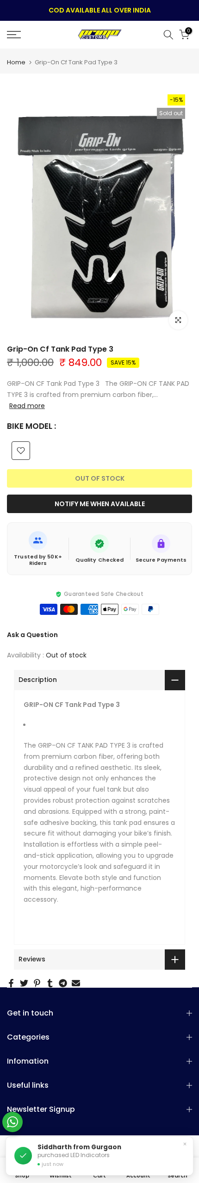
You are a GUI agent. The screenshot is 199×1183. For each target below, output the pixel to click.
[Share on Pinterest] (37, 983)
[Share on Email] (76, 983)
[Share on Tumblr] (50, 983)
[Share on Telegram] (63, 983)
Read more (27, 406)
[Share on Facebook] (11, 983)
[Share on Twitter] (24, 983)
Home (16, 62)
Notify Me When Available (100, 503)
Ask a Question (32, 634)
